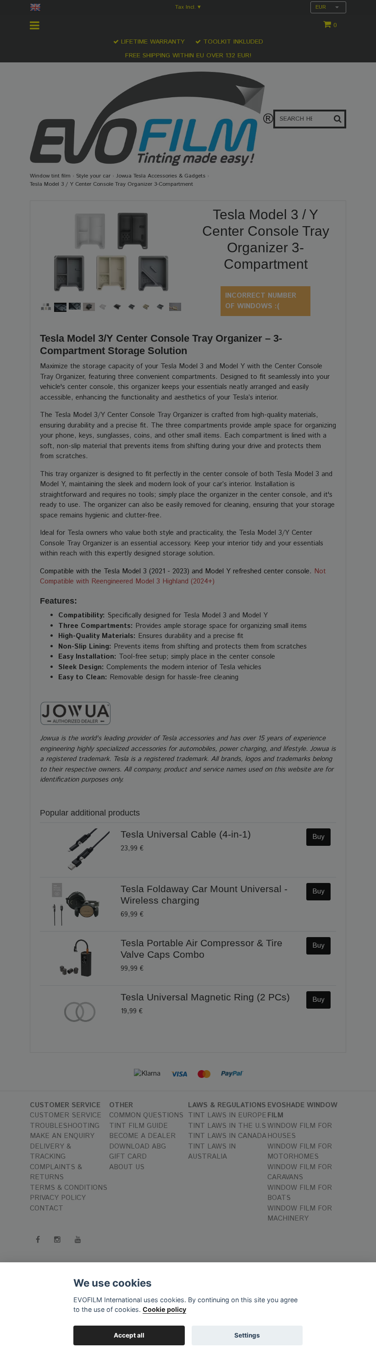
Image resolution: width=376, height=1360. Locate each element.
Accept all (129, 1335)
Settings (247, 1335)
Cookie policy (164, 1309)
